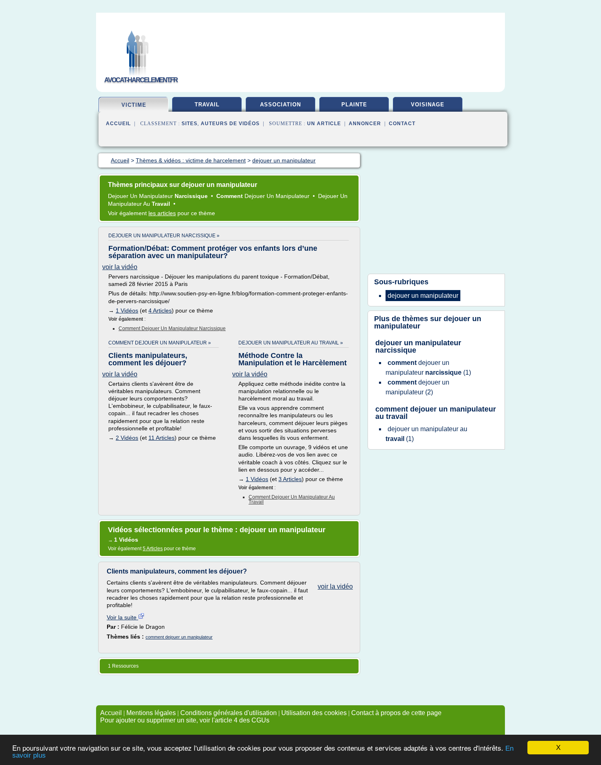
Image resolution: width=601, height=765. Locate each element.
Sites (189, 123)
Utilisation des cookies (314, 712)
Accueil (118, 123)
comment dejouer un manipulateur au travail (292, 499)
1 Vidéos (127, 310)
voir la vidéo (119, 266)
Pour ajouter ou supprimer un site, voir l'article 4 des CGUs (184, 720)
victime (133, 105)
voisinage (427, 104)
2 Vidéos (127, 437)
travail (207, 104)
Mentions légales (151, 712)
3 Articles (290, 479)
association (280, 104)
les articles (162, 213)
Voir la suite (122, 617)
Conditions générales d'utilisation (228, 712)
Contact (402, 123)
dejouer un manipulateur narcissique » (164, 236)
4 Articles (160, 310)
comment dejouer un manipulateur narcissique (172, 328)
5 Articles (153, 548)
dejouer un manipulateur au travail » (290, 343)
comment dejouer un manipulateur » (159, 343)
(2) (417, 387)
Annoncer (365, 123)
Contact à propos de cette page (396, 712)
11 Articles (161, 437)
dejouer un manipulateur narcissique (418, 346)
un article (324, 123)
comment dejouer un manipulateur (179, 636)
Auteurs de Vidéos (230, 123)
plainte (354, 104)
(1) (428, 367)
